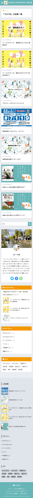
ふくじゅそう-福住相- (12, 493)
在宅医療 (11, 366)
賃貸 (9, 369)
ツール (6, 344)
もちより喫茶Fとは (19, 489)
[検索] (30, 224)
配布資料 (20, 369)
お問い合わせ (23, 493)
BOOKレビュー (8, 333)
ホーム (10, 489)
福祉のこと (7, 351)
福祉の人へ (25, 366)
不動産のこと (8, 348)
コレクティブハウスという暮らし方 (16, 491)
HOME (17, 485)
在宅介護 (5, 366)
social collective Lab (18, 2)
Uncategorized (8, 337)
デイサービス (15, 363)
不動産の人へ (23, 363)
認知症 (4, 369)
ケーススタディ (8, 340)
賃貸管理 (14, 369)
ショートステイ (6, 363)
